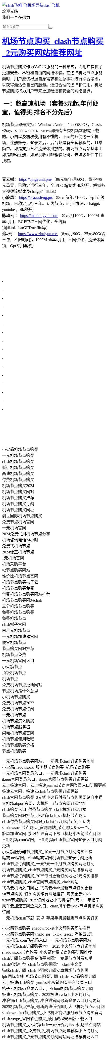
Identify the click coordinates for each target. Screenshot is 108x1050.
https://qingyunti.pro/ (35, 179)
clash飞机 (51, 5)
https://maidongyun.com (39, 215)
